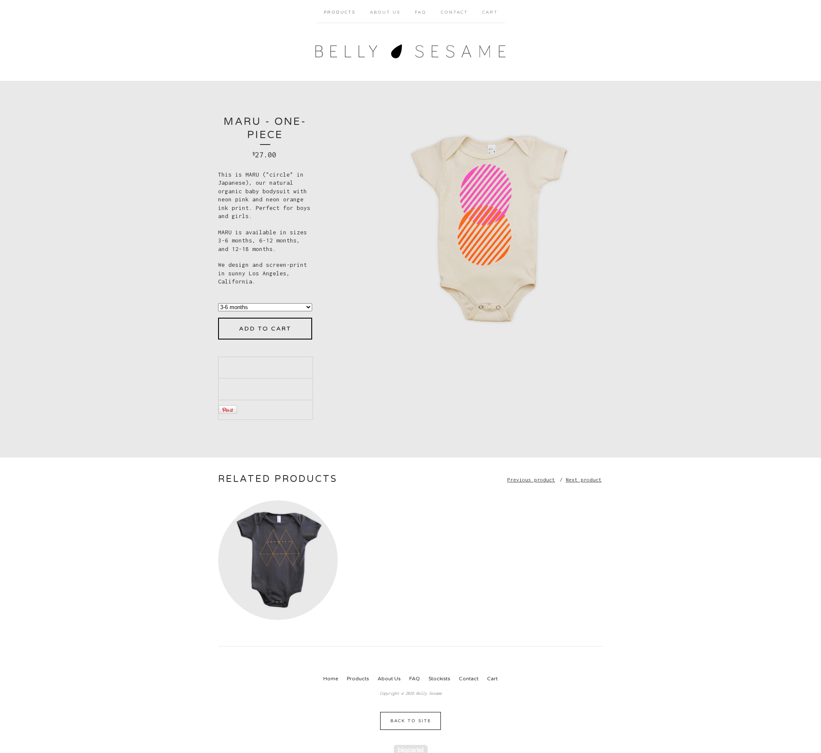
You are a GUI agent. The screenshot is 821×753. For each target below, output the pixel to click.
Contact (454, 12)
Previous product (531, 479)
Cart (490, 12)
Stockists (439, 679)
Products (339, 12)
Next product (584, 479)
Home (330, 679)
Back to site (410, 720)
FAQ (420, 12)
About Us (385, 12)
